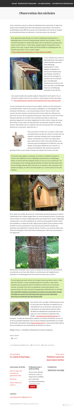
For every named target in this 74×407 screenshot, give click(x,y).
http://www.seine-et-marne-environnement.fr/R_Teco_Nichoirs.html (37, 100)
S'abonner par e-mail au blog (35, 368)
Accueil (14, 3)
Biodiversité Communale (27, 3)
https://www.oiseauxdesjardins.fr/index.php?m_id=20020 (31, 52)
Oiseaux (45, 345)
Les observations (44, 3)
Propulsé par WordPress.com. (30, 403)
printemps (51, 345)
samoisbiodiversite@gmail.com (47, 316)
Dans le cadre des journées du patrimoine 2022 (16, 373)
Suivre (32, 387)
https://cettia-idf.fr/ (38, 323)
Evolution (13, 379)
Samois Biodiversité (16, 403)
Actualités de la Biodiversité (62, 3)
